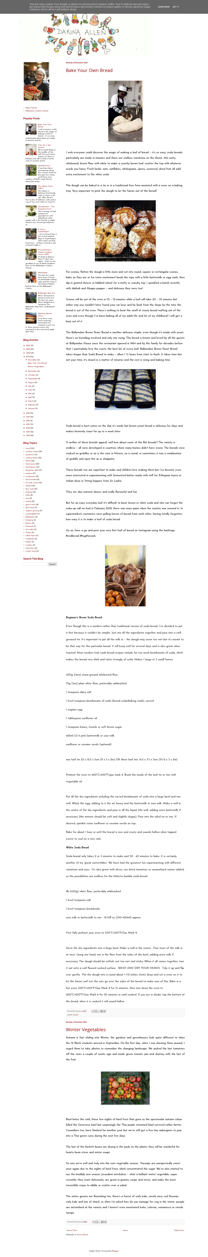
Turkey (28, 532)
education (30, 548)
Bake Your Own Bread (89, 70)
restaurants (30, 476)
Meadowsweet (44, 166)
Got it (176, 7)
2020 (28, 353)
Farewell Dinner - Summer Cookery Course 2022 (45, 252)
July (30, 386)
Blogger (115, 1251)
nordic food (31, 551)
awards (29, 501)
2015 (28, 424)
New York (30, 489)
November (32, 371)
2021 (28, 349)
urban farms (31, 536)
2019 (28, 357)
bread (75, 1015)
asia (27, 498)
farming (29, 492)
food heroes (31, 467)
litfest (28, 461)
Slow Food (30, 508)
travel (28, 448)
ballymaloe (30, 517)
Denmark (29, 526)
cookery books (32, 458)
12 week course (32, 483)
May (30, 394)
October (32, 375)
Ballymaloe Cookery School (37, 111)
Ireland (29, 486)
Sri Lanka (29, 529)
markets (29, 473)
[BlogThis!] (95, 1011)
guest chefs (31, 505)
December (32, 360)
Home (125, 1230)
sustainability (31, 514)
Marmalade (43, 273)
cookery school (32, 452)
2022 (28, 345)
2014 (28, 428)
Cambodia (30, 539)
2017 (28, 417)
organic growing (32, 511)
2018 (28, 413)
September (33, 379)
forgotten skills (32, 470)
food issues (30, 464)
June (30, 390)
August (31, 382)
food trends (31, 479)
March (31, 401)
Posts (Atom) (82, 1235)
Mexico (29, 523)
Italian (28, 542)
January (31, 408)
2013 (28, 432)
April (30, 397)
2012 (28, 435)
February (32, 405)
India (28, 495)
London (29, 545)
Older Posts (179, 1230)
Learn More (164, 7)
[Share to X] (98, 1011)
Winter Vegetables (86, 1029)
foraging (29, 520)
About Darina (31, 108)
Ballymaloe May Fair (46, 293)
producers (30, 455)
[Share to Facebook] (101, 1011)
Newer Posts (72, 1230)
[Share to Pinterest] (104, 1011)
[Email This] (93, 1011)
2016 (28, 421)
